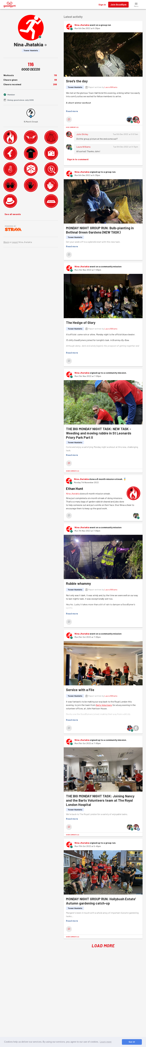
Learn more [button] (106, 1042)
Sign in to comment (78, 159)
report (15, 242)
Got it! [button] (132, 1042)
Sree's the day (77, 81)
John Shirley (82, 134)
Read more (72, 111)
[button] (136, 5)
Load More (103, 945)
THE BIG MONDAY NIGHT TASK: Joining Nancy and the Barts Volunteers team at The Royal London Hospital (100, 800)
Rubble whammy (78, 583)
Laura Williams (110, 87)
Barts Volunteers (104, 705)
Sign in (102, 4)
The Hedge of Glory (80, 322)
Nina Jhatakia (82, 25)
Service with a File (80, 690)
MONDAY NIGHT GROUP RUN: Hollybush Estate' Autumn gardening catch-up (101, 901)
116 (55, 75)
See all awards (13, 214)
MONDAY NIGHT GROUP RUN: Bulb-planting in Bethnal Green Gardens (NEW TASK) (100, 230)
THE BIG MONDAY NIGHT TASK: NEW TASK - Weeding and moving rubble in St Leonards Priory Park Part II (98, 433)
